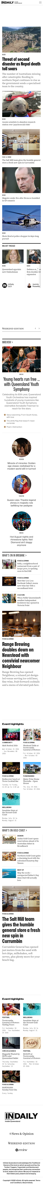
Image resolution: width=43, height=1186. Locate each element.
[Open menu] (40, 2)
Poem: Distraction (14, 427)
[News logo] (21, 1133)
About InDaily (27, 1183)
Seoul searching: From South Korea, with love (22, 416)
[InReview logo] (21, 1150)
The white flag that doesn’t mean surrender (21, 422)
